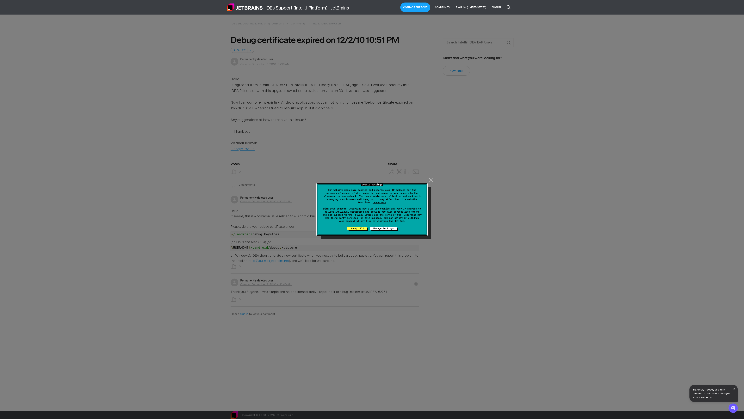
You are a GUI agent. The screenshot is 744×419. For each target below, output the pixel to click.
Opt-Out (399, 221)
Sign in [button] (496, 7)
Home (245, 7)
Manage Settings (383, 228)
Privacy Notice (363, 214)
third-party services (344, 218)
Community (442, 7)
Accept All (357, 228)
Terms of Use (393, 214)
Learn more (379, 202)
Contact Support (415, 7)
